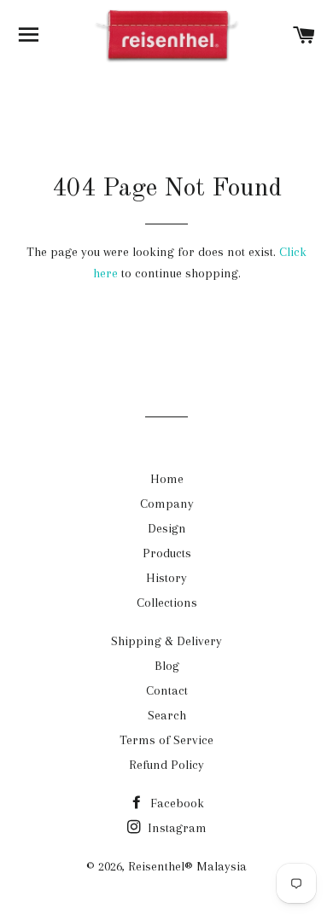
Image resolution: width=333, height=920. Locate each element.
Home (167, 478)
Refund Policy (166, 764)
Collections (167, 602)
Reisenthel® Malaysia (187, 866)
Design (167, 528)
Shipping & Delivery (166, 641)
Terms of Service (166, 740)
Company (167, 503)
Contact (167, 690)
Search (167, 715)
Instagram (175, 828)
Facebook (175, 803)
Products (167, 553)
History (166, 577)
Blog (167, 665)
